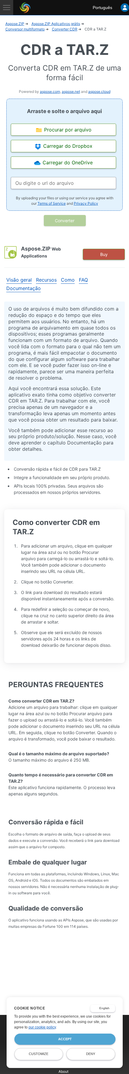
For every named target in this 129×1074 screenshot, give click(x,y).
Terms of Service (52, 203)
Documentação (23, 288)
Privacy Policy (86, 203)
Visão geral (19, 280)
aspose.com (50, 91)
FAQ (83, 280)
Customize (38, 1054)
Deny (90, 1054)
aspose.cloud (99, 91)
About (63, 1071)
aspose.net (71, 91)
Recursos (46, 280)
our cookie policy (42, 1027)
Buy (104, 254)
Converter (64, 220)
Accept (65, 1039)
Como (68, 280)
